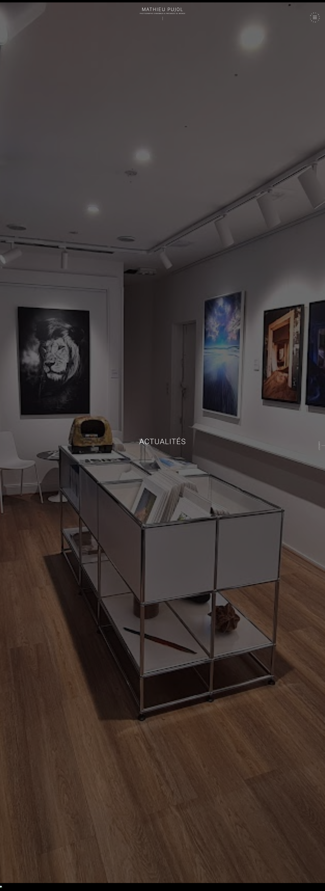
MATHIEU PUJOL (162, 9)
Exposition (10, 884)
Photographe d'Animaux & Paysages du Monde (162, 13)
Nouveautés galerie (23, 884)
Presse (35, 884)
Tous (2, 884)
